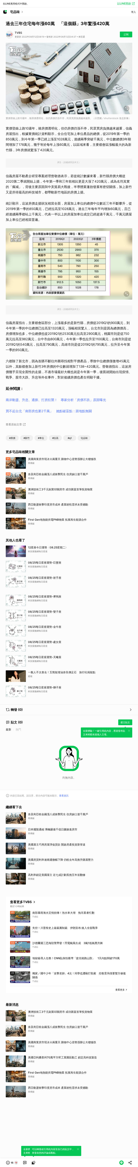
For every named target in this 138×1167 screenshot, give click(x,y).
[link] (24, 1162)
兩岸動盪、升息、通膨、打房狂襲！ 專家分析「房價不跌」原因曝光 (56, 400)
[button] (12, 1162)
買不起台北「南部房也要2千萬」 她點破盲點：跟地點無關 (49, 411)
